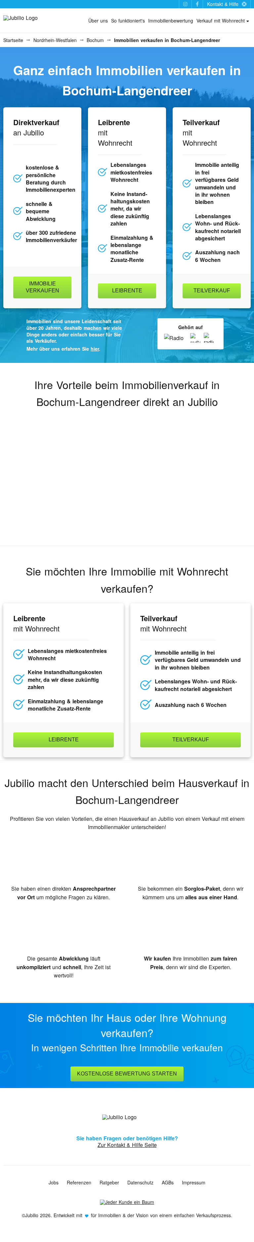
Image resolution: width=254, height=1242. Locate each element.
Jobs (54, 1182)
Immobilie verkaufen (42, 287)
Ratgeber (109, 1182)
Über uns (98, 20)
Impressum (193, 1182)
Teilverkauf (211, 290)
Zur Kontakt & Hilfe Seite (127, 1145)
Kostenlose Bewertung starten (127, 1073)
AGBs (168, 1182)
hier (95, 348)
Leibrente (127, 290)
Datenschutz (140, 1182)
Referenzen (79, 1182)
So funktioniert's (128, 20)
